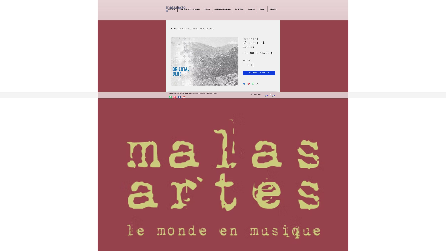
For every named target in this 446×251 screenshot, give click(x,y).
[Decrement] (244, 65)
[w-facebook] (266, 96)
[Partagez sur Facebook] (244, 83)
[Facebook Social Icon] (179, 97)
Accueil (175, 29)
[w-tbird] (270, 94)
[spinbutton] (248, 65)
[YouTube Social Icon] (184, 97)
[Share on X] (257, 83)
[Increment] (251, 65)
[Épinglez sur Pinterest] (248, 83)
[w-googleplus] (273, 96)
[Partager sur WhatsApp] (253, 83)
